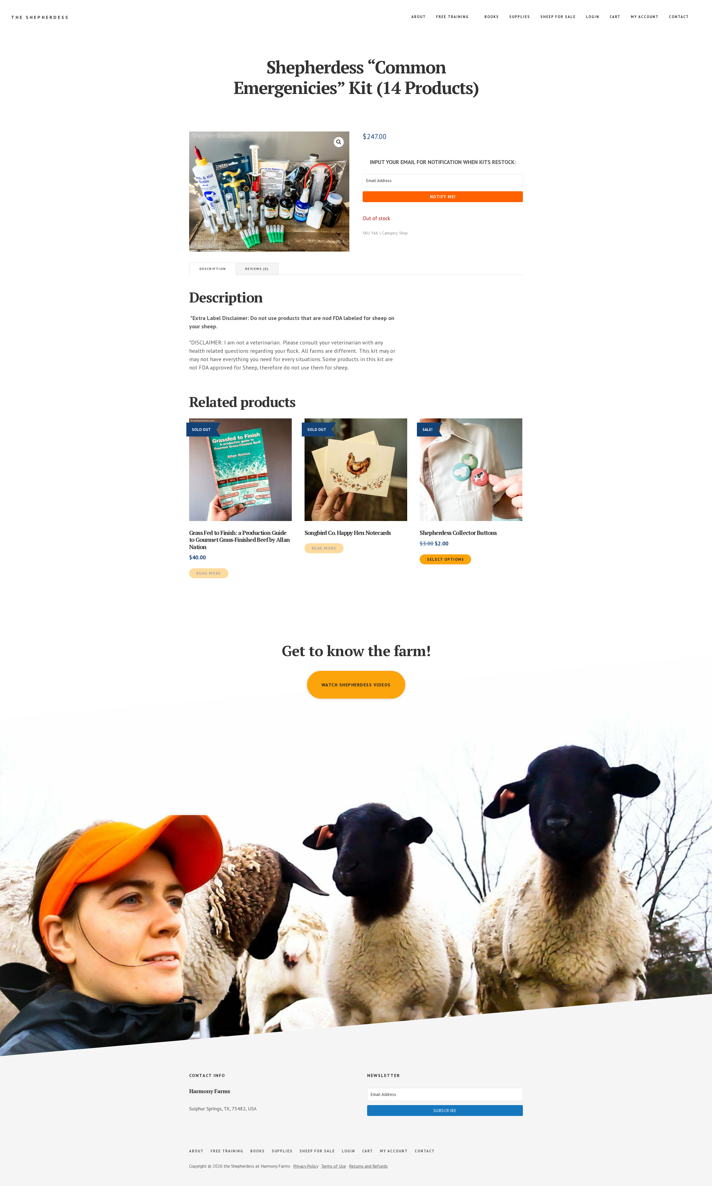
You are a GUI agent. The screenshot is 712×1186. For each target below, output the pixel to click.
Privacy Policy (305, 1166)
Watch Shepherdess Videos (356, 685)
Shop (403, 232)
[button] (339, 142)
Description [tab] (212, 269)
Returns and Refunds (368, 1166)
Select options (445, 559)
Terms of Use (333, 1166)
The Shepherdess (40, 17)
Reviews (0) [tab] (257, 269)
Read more (208, 573)
